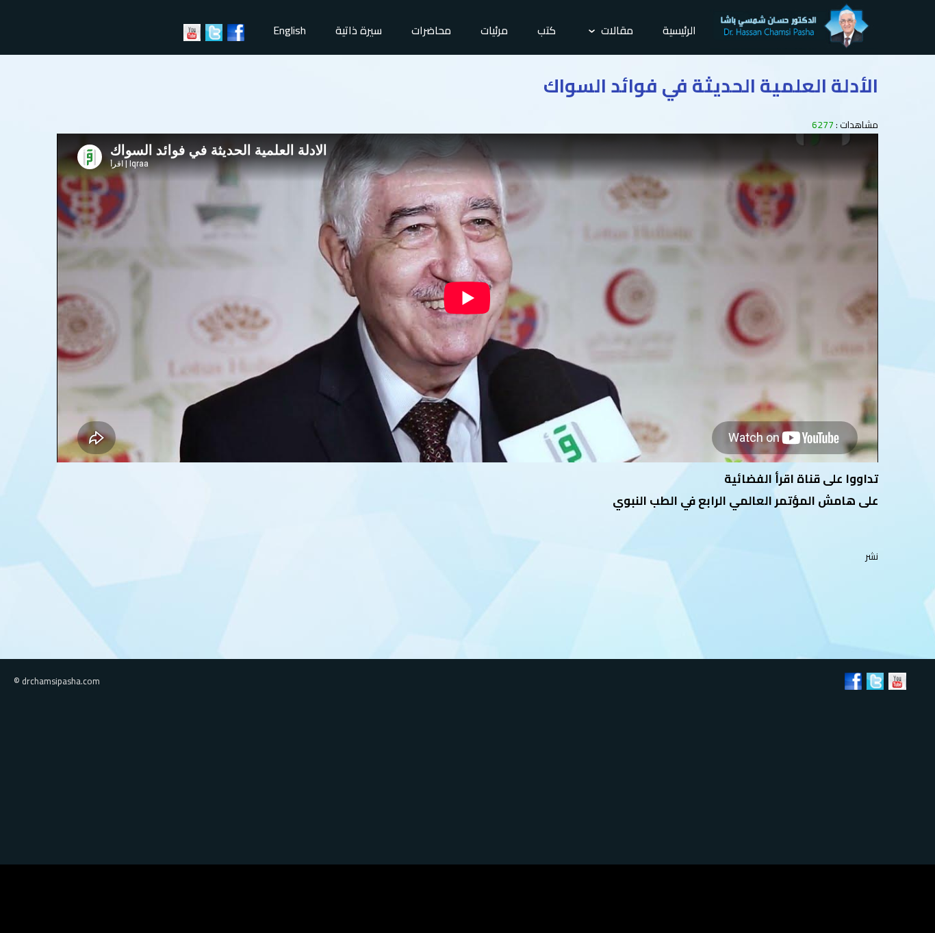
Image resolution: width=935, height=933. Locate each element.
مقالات (615, 30)
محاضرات (431, 30)
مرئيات (494, 30)
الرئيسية (679, 30)
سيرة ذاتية (358, 30)
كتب (546, 30)
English (289, 30)
